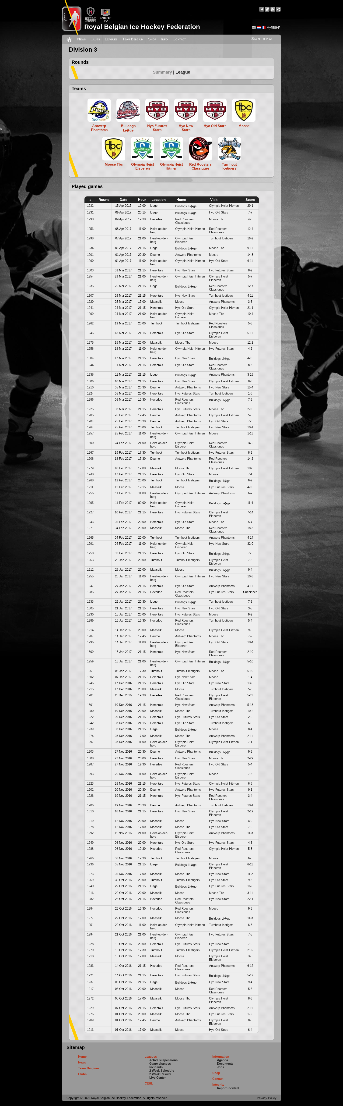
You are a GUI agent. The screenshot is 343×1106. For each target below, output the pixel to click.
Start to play (261, 39)
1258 (90, 348)
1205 (90, 415)
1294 (90, 934)
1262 (90, 323)
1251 (90, 925)
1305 (90, 608)
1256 (90, 493)
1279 (90, 468)
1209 (90, 1020)
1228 (90, 944)
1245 (90, 333)
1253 (90, 229)
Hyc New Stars (185, 270)
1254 (90, 276)
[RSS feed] (272, 9)
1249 (90, 842)
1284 (90, 908)
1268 (90, 480)
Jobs (220, 1067)
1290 (90, 219)
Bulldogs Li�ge (185, 206)
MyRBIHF (273, 27)
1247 (90, 586)
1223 (90, 783)
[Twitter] (267, 9)
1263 (90, 560)
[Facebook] (261, 9)
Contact (179, 39)
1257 (90, 433)
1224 (90, 393)
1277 (90, 918)
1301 (90, 705)
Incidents (156, 1067)
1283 (90, 965)
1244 (90, 365)
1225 (90, 409)
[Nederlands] (259, 27)
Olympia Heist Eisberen (184, 240)
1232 (90, 205)
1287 (90, 764)
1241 (90, 307)
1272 (90, 998)
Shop (152, 39)
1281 (90, 695)
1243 (90, 522)
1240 (90, 886)
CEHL (149, 1083)
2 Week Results (160, 1074)
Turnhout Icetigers (221, 238)
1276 (90, 1014)
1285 (90, 592)
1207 (90, 636)
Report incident (228, 1088)
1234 (90, 248)
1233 (90, 601)
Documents (225, 1063)
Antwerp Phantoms (188, 254)
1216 (90, 893)
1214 (90, 630)
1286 (90, 399)
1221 (90, 975)
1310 (90, 811)
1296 (90, 642)
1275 (90, 342)
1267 (90, 452)
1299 (90, 314)
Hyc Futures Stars (221, 270)
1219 (90, 821)
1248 (90, 474)
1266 (90, 858)
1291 (90, 543)
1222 (90, 717)
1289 (90, 620)
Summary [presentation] (162, 72)
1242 (90, 723)
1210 (90, 387)
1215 (90, 689)
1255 (90, 576)
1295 (90, 503)
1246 (90, 683)
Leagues (111, 39)
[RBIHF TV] (106, 21)
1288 (90, 848)
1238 (90, 374)
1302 (90, 677)
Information (220, 1056)
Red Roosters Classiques (184, 220)
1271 (90, 528)
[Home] (69, 39)
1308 (90, 758)
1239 (90, 729)
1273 (90, 874)
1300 (90, 443)
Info (164, 39)
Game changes (160, 1063)
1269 (90, 880)
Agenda (222, 1060)
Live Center (157, 1077)
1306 (90, 381)
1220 (90, 301)
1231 (90, 212)
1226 (90, 795)
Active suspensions (163, 1060)
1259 (90, 661)
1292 (90, 833)
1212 (90, 569)
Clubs (95, 39)
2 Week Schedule (161, 1070)
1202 (90, 789)
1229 (90, 1008)
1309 (90, 652)
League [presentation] (182, 72)
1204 (90, 421)
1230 (90, 614)
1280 (90, 711)
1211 (90, 487)
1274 (90, 736)
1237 (90, 982)
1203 (90, 751)
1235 (90, 286)
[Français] (264, 27)
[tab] (164, 72)
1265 (90, 537)
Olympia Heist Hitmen (224, 205)
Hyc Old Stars (218, 212)
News (81, 39)
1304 (90, 358)
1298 (90, 238)
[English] (254, 27)
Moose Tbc (216, 219)
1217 (90, 989)
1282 (90, 899)
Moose (213, 254)
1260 (90, 261)
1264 (90, 427)
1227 (90, 512)
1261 (90, 671)
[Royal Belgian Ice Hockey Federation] (71, 17)
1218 (90, 956)
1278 (90, 827)
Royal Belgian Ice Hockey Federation (142, 26)
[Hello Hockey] (90, 21)
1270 (90, 950)
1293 (90, 774)
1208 (90, 458)
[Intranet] (278, 9)
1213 (90, 1029)
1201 (90, 254)
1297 (90, 742)
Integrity (218, 1084)
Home (82, 1056)
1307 (90, 295)
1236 (90, 864)
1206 (90, 805)
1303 (90, 270)
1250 (90, 553)
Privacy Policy (266, 1098)
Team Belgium (132, 39)
